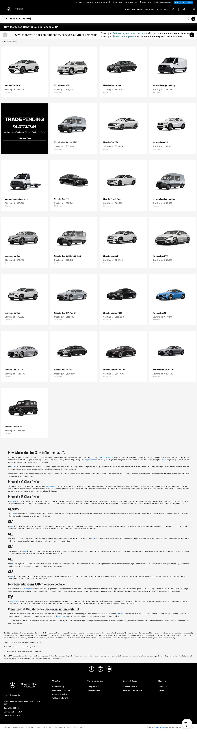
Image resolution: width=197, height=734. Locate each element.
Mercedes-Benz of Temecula (14, 727)
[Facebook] (91, 669)
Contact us (120, 614)
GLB (93, 539)
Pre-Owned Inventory (61, 690)
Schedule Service (130, 686)
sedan (164, 460)
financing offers (61, 616)
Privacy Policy (30, 727)
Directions (162, 690)
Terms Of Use (40, 727)
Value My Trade (93, 690)
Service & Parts (130, 681)
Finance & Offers (95, 681)
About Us (162, 681)
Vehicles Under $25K (60, 698)
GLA (12, 526)
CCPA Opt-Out (77, 727)
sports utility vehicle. (106, 457)
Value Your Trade (24, 138)
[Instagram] (100, 669)
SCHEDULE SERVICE (183, 2)
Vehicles (56, 681)
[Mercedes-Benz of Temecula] (16, 9)
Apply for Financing (95, 686)
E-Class (13, 501)
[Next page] (192, 35)
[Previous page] (5, 35)
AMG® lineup (27, 589)
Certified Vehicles (59, 694)
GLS (12, 576)
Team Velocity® (160, 727)
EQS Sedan (15, 601)
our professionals (90, 460)
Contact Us (14, 695)
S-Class (13, 467)
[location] (140, 2)
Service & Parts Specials (132, 690)
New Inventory (58, 686)
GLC (25, 551)
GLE (12, 564)
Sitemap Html (58, 727)
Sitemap (49, 727)
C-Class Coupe (51, 486)
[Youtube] (109, 669)
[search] (194, 9)
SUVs (15, 514)
